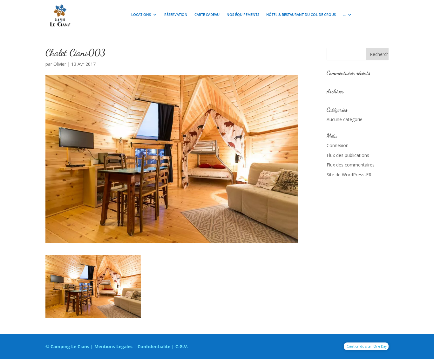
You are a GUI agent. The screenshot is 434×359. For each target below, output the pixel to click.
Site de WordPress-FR (349, 175)
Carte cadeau (207, 14)
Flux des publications (348, 155)
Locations (141, 14)
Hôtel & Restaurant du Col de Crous (301, 14)
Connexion (338, 145)
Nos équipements (243, 14)
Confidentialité (154, 346)
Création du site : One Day (367, 346)
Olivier (59, 64)
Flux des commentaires (351, 165)
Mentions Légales (113, 346)
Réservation (175, 14)
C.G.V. (181, 346)
